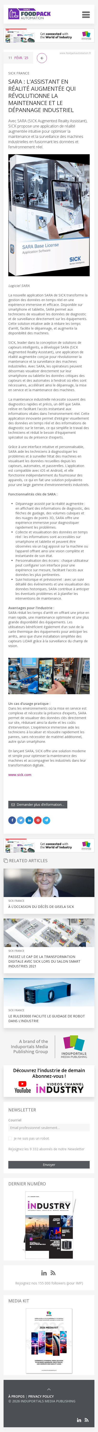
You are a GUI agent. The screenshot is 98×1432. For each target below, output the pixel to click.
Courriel (14, 1120)
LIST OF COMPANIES (24, 1406)
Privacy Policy (41, 1396)
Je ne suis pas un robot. (32, 1138)
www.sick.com (19, 774)
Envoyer (49, 1164)
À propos (16, 1396)
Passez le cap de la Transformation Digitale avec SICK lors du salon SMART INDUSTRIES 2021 (44, 961)
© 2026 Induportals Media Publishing (41, 1401)
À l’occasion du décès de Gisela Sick (41, 906)
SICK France (18, 73)
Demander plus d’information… (39, 804)
